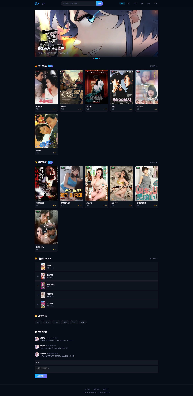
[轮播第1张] (93, 58)
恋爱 (73, 322)
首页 (122, 3)
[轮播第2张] (95, 58)
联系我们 (105, 389)
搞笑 (82, 322)
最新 (135, 3)
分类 (148, 3)
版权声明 (96, 389)
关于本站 (87, 389)
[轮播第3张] (98, 58)
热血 (38, 322)
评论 (155, 3)
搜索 (99, 3)
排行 (142, 3)
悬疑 (65, 322)
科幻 (56, 322)
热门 (128, 3)
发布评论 (40, 376)
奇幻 (47, 322)
